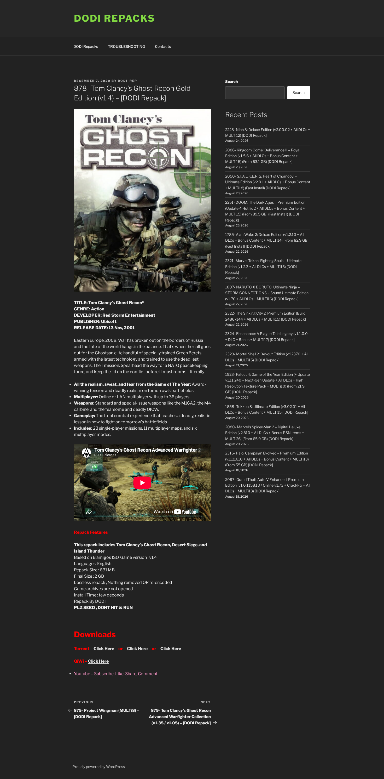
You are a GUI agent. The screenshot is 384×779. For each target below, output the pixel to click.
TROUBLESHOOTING (126, 46)
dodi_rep (127, 81)
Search (231, 81)
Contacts (163, 46)
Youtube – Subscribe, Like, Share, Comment (116, 673)
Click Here (103, 648)
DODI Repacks (114, 18)
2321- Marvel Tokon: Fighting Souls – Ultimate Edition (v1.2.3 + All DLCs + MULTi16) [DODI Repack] (263, 266)
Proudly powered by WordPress (98, 766)
